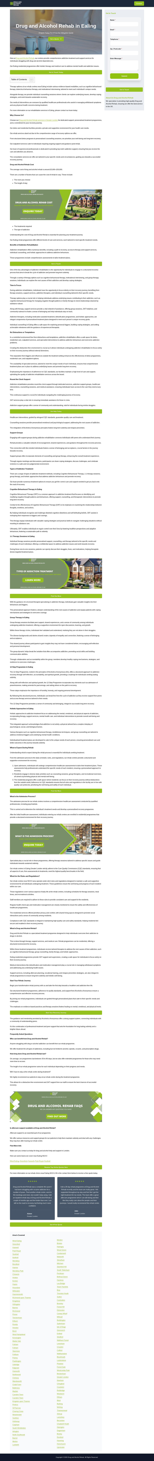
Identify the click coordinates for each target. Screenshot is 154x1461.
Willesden (16, 1291)
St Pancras (16, 1408)
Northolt (15, 1257)
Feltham (15, 1354)
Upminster (61, 1447)
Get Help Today (55, 411)
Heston (15, 1278)
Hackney (60, 1280)
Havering (60, 1440)
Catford (59, 1350)
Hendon (15, 1328)
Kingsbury (16, 1301)
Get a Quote (54, 39)
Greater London (63, 1377)
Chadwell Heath (63, 1424)
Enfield (59, 1333)
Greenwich (61, 1330)
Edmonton (61, 1310)
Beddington (61, 1320)
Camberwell (61, 1253)
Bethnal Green (62, 1277)
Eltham (59, 1397)
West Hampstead (18, 1334)
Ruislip (15, 1324)
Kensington (16, 1338)
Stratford (60, 1337)
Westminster (17, 1415)
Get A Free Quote (56, 1224)
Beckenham (61, 1374)
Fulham (15, 1344)
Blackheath (61, 1357)
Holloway (15, 1421)
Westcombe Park (63, 1370)
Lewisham (61, 1344)
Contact (139, 3)
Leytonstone (61, 1360)
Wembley (15, 1261)
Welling (60, 1407)
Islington (15, 1431)
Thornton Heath (63, 1293)
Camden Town (17, 1395)
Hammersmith (17, 1294)
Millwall (60, 1317)
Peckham (60, 1273)
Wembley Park (17, 1271)
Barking (60, 1404)
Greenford (23, 1161)
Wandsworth (17, 1381)
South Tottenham (63, 1270)
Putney (15, 1358)
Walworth (60, 1257)
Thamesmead (62, 1410)
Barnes (15, 1308)
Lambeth (15, 1445)
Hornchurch (61, 1444)
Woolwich (60, 1394)
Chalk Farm (16, 1384)
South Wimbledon (19, 1428)
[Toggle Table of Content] (30, 80)
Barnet (14, 1438)
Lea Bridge (61, 1283)
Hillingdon (16, 1304)
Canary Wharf (62, 1313)
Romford (60, 1437)
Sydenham (61, 1323)
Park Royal (39, 1161)
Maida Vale (16, 1341)
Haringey (60, 1247)
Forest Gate (61, 1367)
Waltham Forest (63, 1340)
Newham (60, 1380)
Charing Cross (17, 1411)
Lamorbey (60, 1417)
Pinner (14, 1314)
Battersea (16, 1388)
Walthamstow (62, 1354)
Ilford (59, 1400)
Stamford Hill (62, 1267)
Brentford (15, 1264)
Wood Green (61, 1250)
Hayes (14, 1284)
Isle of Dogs (61, 1327)
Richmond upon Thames (21, 1298)
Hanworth (16, 1371)
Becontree (61, 1420)
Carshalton (61, 1300)
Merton (15, 1441)
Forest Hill (61, 1307)
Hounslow (16, 1288)
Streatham (61, 1260)
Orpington (60, 1427)
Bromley (60, 1303)
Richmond (16, 1311)
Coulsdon (60, 1387)
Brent (14, 1331)
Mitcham (60, 1263)
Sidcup (59, 1414)
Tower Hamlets (62, 1287)
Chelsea (15, 1378)
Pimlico (15, 1405)
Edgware (15, 1368)
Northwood (16, 1374)
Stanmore (16, 1351)
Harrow (15, 1267)
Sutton (59, 1297)
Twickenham (17, 1318)
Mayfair (15, 1391)
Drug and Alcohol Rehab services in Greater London (38, 120)
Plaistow (60, 1364)
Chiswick (15, 1274)
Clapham (15, 1425)
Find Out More (56, 596)
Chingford (60, 1384)
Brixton (59, 1243)
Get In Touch (124, 89)
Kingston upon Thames (21, 1401)
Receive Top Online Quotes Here (56, 1167)
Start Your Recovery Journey (56, 1012)
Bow (58, 1290)
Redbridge (61, 1390)
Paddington (16, 1361)
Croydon (60, 1347)
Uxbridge (15, 1364)
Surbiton (15, 1418)
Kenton (15, 1281)
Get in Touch (56, 264)
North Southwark (18, 1435)
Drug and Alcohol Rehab (25, 58)
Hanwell (31, 1161)
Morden (60, 1240)
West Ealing (14, 1161)
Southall (47, 1161)
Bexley (59, 1434)
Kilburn (15, 1321)
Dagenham (61, 1430)
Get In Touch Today (56, 72)
